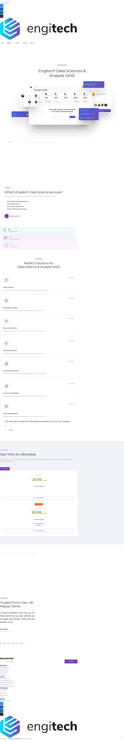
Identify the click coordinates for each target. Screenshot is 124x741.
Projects (25, 43)
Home (2, 43)
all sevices (5, 468)
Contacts (32, 43)
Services (17, 43)
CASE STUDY (71, 278)
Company (9, 43)
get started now (39, 498)
